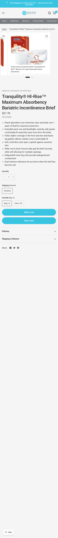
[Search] (49, 13)
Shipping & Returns (10, 239)
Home (4, 21)
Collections (14, 21)
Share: (4, 248)
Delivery (5, 231)
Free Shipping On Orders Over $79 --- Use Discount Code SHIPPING (31, 4)
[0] (54, 13)
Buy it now (29, 220)
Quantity (5, 171)
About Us (25, 21)
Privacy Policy (38, 21)
